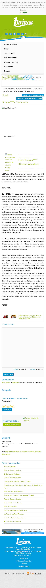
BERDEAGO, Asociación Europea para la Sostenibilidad (28, 548)
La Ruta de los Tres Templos (14, 514)
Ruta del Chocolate (10, 506)
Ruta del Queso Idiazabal (12, 499)
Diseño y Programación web (14, 573)
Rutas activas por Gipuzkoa (13, 491)
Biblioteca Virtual (10, 58)
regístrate (15, 382)
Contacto (24, 564)
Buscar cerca (8, 374)
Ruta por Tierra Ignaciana (12, 470)
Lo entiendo (23, 13)
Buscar (7, 71)
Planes (7, 49)
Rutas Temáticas (10, 44)
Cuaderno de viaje (11, 62)
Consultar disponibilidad (12, 424)
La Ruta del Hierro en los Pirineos (15, 510)
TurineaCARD (9, 53)
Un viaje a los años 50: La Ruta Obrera (17, 481)
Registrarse (8, 67)
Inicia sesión (6, 382)
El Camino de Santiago (12, 474)
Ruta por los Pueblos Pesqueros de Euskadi (19, 495)
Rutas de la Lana (9, 466)
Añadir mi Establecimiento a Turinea (29, 99)
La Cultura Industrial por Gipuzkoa (15, 518)
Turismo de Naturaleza (23, 89)
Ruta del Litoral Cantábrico (13, 503)
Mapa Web (24, 558)
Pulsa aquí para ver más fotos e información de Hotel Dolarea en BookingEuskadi (30, 317)
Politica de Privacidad (24, 561)
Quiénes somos (24, 566)
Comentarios (7, 409)
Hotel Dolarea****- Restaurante (24, 91)
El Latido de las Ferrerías (12, 521)
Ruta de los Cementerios (12, 478)
